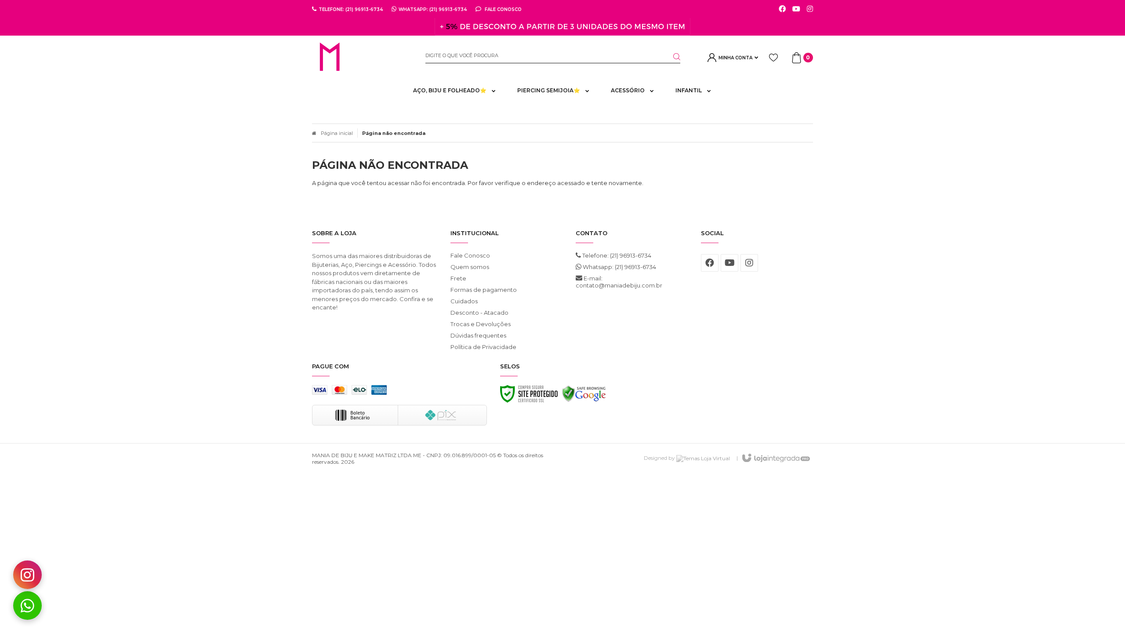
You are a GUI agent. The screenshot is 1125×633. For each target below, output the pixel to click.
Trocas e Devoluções (480, 323)
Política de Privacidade (483, 346)
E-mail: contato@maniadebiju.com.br (619, 282)
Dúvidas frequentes (478, 335)
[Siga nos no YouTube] (729, 263)
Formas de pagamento (483, 289)
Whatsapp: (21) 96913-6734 (618, 266)
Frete (458, 278)
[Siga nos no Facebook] (782, 9)
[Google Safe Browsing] (584, 396)
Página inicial (337, 133)
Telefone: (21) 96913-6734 (616, 255)
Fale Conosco (502, 9)
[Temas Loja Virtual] (703, 458)
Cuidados (464, 301)
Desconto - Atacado (479, 312)
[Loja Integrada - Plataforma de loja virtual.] (775, 458)
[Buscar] (671, 56)
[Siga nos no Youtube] (796, 9)
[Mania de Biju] (362, 57)
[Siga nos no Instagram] (810, 9)
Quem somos (469, 266)
